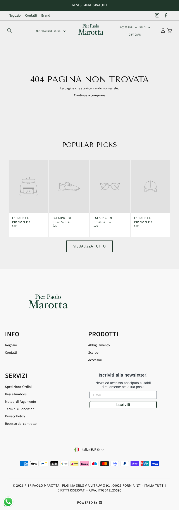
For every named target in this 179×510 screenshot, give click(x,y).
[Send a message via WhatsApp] (8, 502)
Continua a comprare (89, 95)
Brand (45, 15)
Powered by (87, 502)
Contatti (31, 15)
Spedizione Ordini (18, 386)
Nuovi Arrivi (44, 31)
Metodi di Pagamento (20, 401)
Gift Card (135, 35)
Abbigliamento (99, 345)
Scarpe (93, 352)
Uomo (58, 31)
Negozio (15, 15)
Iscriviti (123, 405)
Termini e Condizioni (20, 409)
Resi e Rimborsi (16, 394)
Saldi (143, 27)
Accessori (127, 27)
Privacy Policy (15, 416)
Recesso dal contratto (21, 423)
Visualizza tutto (89, 246)
